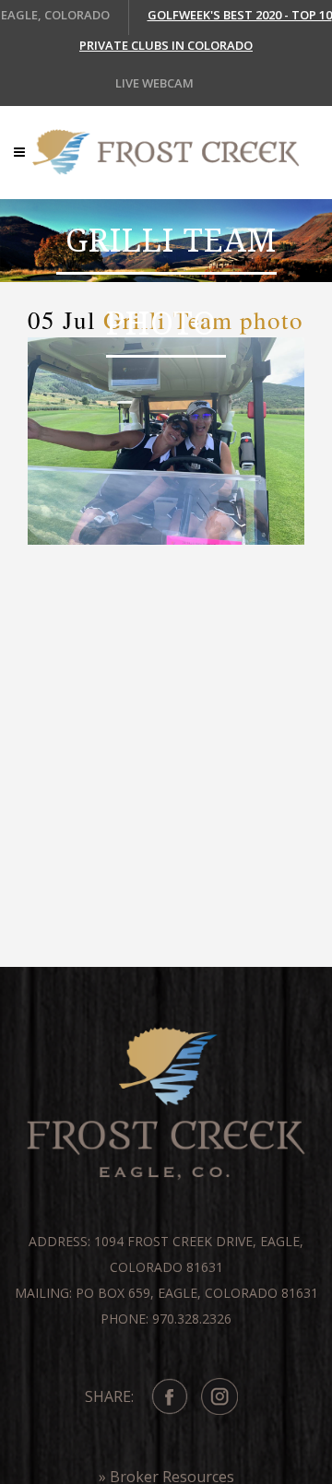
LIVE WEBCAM (154, 83)
